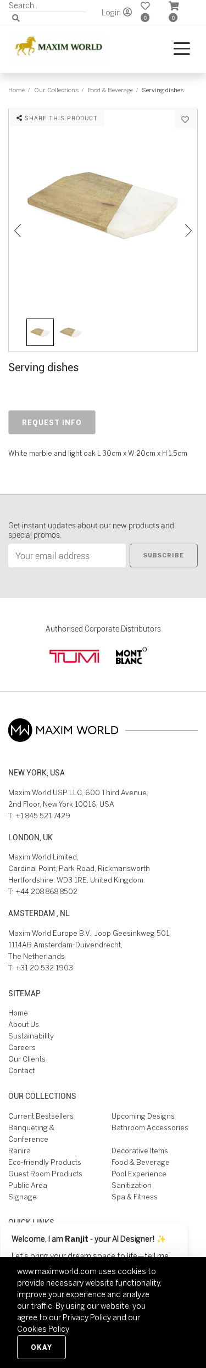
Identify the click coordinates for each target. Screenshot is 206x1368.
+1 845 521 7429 (42, 816)
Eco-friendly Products (44, 1162)
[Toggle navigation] (181, 49)
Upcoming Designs (143, 1116)
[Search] (16, 18)
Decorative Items (140, 1151)
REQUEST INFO (52, 422)
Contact (21, 1071)
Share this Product (60, 118)
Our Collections (56, 89)
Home (16, 89)
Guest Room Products (45, 1174)
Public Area (27, 1185)
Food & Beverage (110, 89)
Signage (22, 1197)
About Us (23, 1024)
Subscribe (163, 555)
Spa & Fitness (135, 1197)
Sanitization (132, 1185)
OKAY (41, 1347)
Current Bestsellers (41, 1116)
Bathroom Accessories (150, 1128)
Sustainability (31, 1036)
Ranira (19, 1151)
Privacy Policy (87, 1317)
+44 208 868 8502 (46, 891)
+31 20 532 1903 (44, 968)
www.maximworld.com (57, 1271)
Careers (22, 1047)
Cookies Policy (43, 1329)
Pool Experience (139, 1174)
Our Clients (27, 1059)
